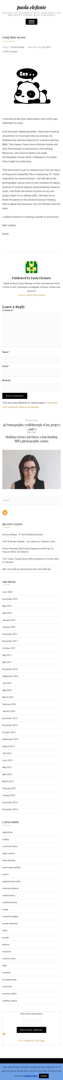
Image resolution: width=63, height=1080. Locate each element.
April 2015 (7, 774)
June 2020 (7, 592)
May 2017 (7, 655)
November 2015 (10, 725)
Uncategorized (9, 979)
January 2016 (8, 711)
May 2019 (7, 606)
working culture (9, 1000)
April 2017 (7, 662)
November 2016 (10, 669)
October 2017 (8, 648)
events (5, 874)
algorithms (7, 832)
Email (6, 366)
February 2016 (9, 704)
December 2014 (9, 802)
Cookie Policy (30, 1076)
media (5, 909)
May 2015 (7, 767)
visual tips (7, 986)
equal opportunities (11, 867)
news (7, 51)
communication (9, 846)
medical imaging (10, 916)
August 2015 (8, 746)
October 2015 (8, 732)
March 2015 (8, 781)
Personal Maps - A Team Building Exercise (22, 534)
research (6, 951)
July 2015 (6, 753)
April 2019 (7, 613)
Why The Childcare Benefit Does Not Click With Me (26, 569)
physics (6, 944)
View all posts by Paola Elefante (31, 295)
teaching (6, 972)
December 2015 (9, 718)
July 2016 (6, 683)
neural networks (10, 923)
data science (8, 853)
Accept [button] (44, 1076)
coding (5, 839)
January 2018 (8, 627)
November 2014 (10, 809)
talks (4, 965)
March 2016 (8, 697)
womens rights (9, 993)
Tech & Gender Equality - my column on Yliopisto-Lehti (28, 541)
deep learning (8, 860)
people (14, 51)
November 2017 (10, 641)
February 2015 (9, 788)
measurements (9, 902)
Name (6, 352)
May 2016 (7, 690)
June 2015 (7, 760)
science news (9, 958)
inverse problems (10, 888)
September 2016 (10, 676)
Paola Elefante (31, 7)
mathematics (8, 895)
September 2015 (10, 739)
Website (6, 380)
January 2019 (8, 620)
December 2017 (9, 634)
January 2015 (8, 795)
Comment (8, 310)
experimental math (11, 881)
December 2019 (9, 599)
